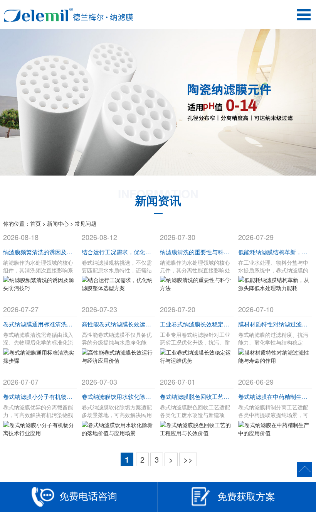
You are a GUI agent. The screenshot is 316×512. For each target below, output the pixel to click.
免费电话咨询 (88, 495)
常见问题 (85, 223)
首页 (35, 223)
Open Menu (303, 14)
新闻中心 (58, 223)
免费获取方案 (246, 496)
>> (188, 459)
